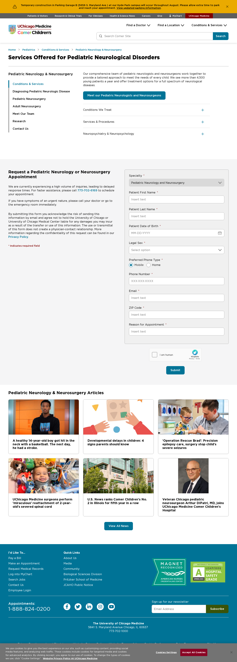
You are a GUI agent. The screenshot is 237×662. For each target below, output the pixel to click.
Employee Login (19, 590)
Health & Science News (122, 16)
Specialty (135, 175)
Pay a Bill (14, 558)
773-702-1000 (118, 631)
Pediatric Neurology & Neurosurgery (40, 74)
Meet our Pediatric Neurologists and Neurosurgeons (124, 95)
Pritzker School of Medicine (83, 579)
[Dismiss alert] (227, 6)
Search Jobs (16, 579)
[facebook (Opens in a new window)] (67, 606)
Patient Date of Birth (143, 226)
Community (71, 568)
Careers (146, 16)
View (120, 8)
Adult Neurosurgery (27, 106)
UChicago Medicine (199, 16)
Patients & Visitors (38, 16)
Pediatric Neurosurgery (29, 99)
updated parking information (142, 8)
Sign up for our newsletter (170, 601)
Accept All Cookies (193, 652)
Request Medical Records (26, 568)
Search (221, 36)
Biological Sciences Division (83, 574)
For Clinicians (96, 16)
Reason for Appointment (146, 324)
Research (19, 121)
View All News (119, 526)
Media (68, 563)
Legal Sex (136, 243)
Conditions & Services (207, 25)
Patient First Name (142, 192)
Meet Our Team (23, 113)
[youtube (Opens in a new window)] (111, 606)
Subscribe (217, 609)
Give (159, 16)
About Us (70, 558)
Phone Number (139, 274)
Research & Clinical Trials (68, 16)
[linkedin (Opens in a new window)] (89, 606)
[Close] (231, 652)
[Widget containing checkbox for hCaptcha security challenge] (175, 354)
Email (133, 291)
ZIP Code (135, 307)
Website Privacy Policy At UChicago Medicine (70, 658)
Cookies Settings (166, 652)
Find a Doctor (136, 25)
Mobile (139, 265)
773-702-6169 (87, 190)
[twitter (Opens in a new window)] (78, 606)
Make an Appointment (24, 563)
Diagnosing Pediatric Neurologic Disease (41, 91)
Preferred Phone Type (144, 260)
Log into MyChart (20, 574)
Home (156, 265)
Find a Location (169, 25)
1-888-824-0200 (29, 606)
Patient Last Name (142, 209)
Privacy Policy (18, 237)
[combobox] (131, 250)
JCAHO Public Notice (78, 585)
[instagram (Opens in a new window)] (100, 606)
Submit (175, 370)
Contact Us (20, 128)
